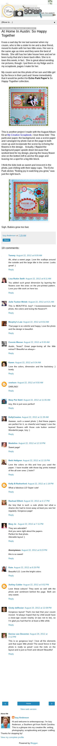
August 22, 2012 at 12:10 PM (31, 443)
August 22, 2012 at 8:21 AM (41, 302)
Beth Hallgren (15, 460)
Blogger (34, 743)
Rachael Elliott (15, 501)
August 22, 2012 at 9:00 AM (37, 342)
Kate (10, 567)
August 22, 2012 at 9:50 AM (30, 382)
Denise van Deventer (18, 634)
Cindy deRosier (16, 608)
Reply (11, 269)
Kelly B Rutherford (17, 483)
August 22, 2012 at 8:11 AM (38, 278)
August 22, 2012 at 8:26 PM (27, 567)
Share (6, 240)
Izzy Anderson (22, 717)
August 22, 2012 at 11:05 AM (37, 400)
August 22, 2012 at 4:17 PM (37, 501)
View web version (28, 709)
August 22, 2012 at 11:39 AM (35, 417)
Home (28, 704)
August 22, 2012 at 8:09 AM (29, 255)
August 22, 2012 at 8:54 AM (36, 322)
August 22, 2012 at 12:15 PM (36, 460)
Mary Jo (12, 524)
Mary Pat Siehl (15, 400)
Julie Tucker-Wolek (17, 302)
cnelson (12, 382)
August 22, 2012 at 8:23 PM (34, 550)
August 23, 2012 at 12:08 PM (38, 608)
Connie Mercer (15, 342)
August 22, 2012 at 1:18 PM (40, 483)
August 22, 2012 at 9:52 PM (36, 584)
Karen (11, 362)
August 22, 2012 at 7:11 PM (30, 524)
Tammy (11, 255)
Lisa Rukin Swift (16, 278)
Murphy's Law (15, 322)
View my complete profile (12, 737)
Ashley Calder (15, 584)
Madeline (13, 443)
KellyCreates (14, 417)
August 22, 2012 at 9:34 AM (28, 362)
